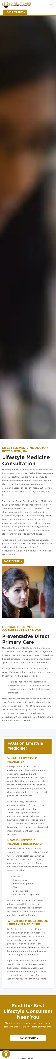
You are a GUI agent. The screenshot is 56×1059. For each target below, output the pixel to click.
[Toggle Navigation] (51, 4)
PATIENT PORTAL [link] (15, 12)
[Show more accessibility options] (6, 1053)
